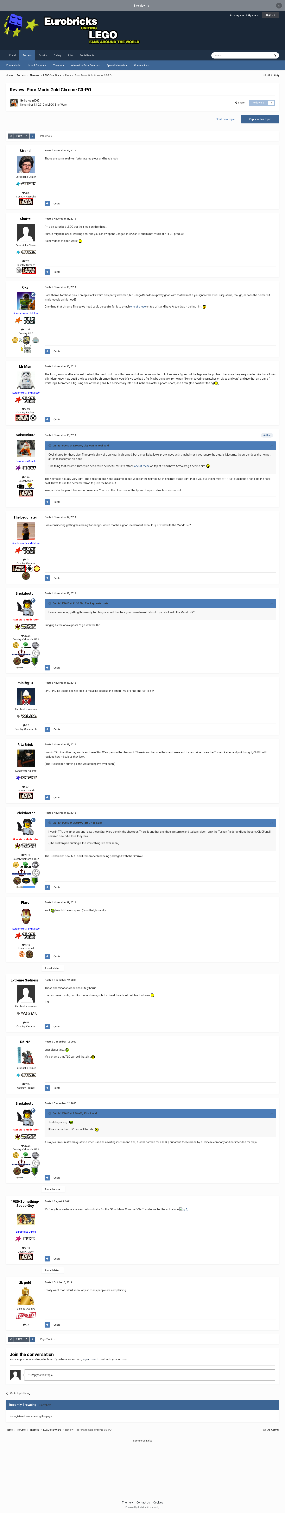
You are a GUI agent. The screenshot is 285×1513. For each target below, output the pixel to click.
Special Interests (116, 65)
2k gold (25, 1282)
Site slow (139, 5)
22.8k (27, 635)
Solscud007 (31, 100)
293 (27, 261)
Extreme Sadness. (25, 980)
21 (27, 1324)
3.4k (27, 1247)
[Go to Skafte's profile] (26, 232)
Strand (25, 151)
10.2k (27, 329)
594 (27, 786)
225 (27, 1084)
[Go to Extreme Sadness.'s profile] (26, 994)
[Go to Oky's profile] (26, 301)
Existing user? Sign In (243, 15)
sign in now (89, 1359)
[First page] (11, 136)
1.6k (27, 477)
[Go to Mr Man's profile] (26, 380)
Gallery (57, 55)
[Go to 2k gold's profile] (26, 1296)
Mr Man (25, 366)
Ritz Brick (25, 745)
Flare (25, 902)
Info (70, 55)
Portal (12, 55)
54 (27, 1022)
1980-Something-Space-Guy (25, 1203)
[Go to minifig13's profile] (26, 696)
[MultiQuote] (47, 203)
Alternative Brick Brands (84, 65)
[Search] (275, 55)
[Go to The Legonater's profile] (26, 531)
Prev (19, 136)
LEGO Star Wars (57, 104)
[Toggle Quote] (50, 445)
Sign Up (270, 15)
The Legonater (25, 517)
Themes (58, 65)
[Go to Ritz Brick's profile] (26, 758)
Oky (25, 287)
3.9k (27, 408)
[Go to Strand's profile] (26, 164)
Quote (57, 203)
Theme (126, 1502)
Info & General (36, 65)
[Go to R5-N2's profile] (26, 1055)
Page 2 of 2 (47, 136)
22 (27, 725)
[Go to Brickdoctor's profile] (26, 607)
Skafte (25, 219)
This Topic (260, 55)
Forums (27, 55)
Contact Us (143, 1502)
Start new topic (225, 119)
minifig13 (25, 683)
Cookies (158, 1502)
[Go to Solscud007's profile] (14, 103)
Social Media (87, 55)
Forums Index (14, 65)
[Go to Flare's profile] (26, 916)
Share (240, 102)
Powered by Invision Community (142, 1507)
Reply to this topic (260, 119)
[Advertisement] (142, 1469)
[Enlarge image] (80, 240)
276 (27, 192)
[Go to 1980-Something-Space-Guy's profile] (26, 1219)
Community (140, 65)
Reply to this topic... (42, 1375)
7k (27, 559)
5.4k (27, 944)
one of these (138, 306)
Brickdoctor (25, 593)
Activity (43, 55)
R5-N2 (25, 1042)
